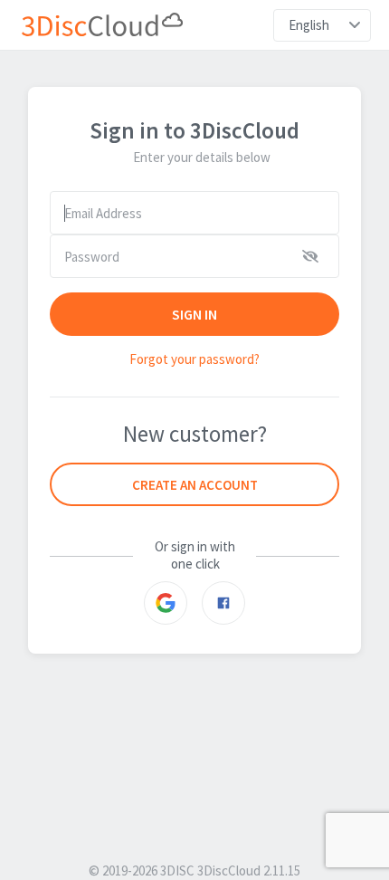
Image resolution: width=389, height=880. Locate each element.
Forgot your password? (194, 359)
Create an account (195, 484)
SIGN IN (195, 314)
